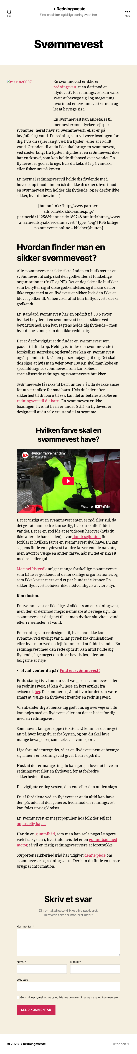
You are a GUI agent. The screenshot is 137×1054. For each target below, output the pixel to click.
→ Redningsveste (68, 9)
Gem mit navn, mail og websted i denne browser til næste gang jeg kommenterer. (69, 997)
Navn (21, 961)
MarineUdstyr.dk (32, 569)
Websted (22, 979)
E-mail (75, 961)
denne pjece (95, 855)
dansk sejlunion (86, 536)
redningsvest (65, 87)
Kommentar (25, 926)
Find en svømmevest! (80, 670)
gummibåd (45, 834)
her (37, 691)
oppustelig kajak (31, 824)
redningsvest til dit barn (38, 401)
